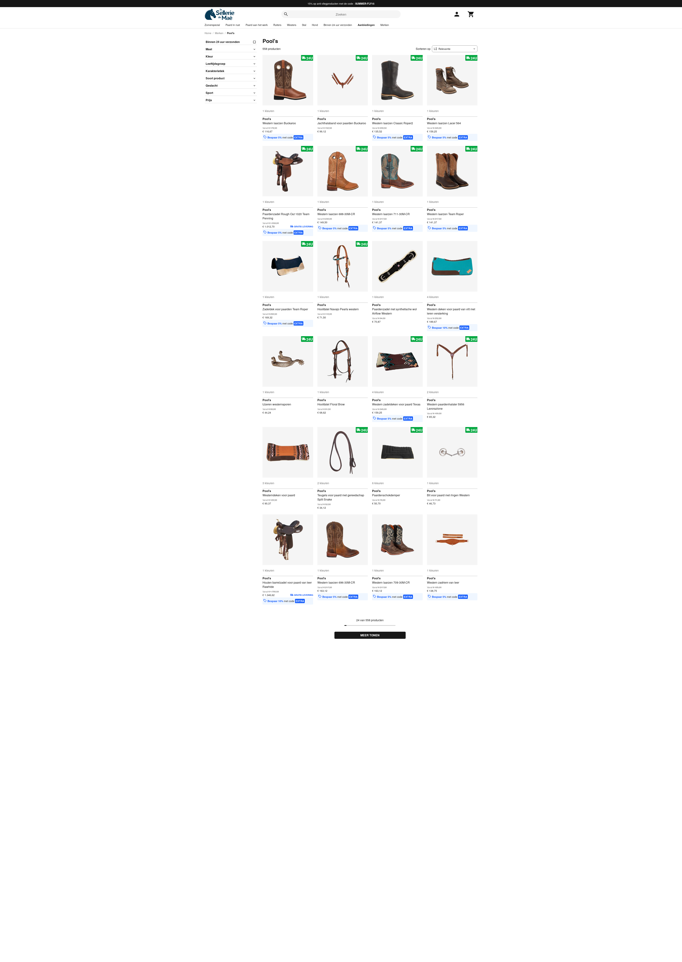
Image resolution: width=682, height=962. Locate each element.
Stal (304, 25)
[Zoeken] (285, 14)
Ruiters (277, 25)
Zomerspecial (212, 25)
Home (208, 33)
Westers (291, 25)
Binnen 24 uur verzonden (338, 25)
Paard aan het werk (257, 25)
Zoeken (341, 14)
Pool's (266, 119)
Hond (315, 25)
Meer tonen (370, 635)
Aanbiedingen (366, 25)
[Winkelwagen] (471, 14)
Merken (384, 25)
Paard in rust (233, 25)
